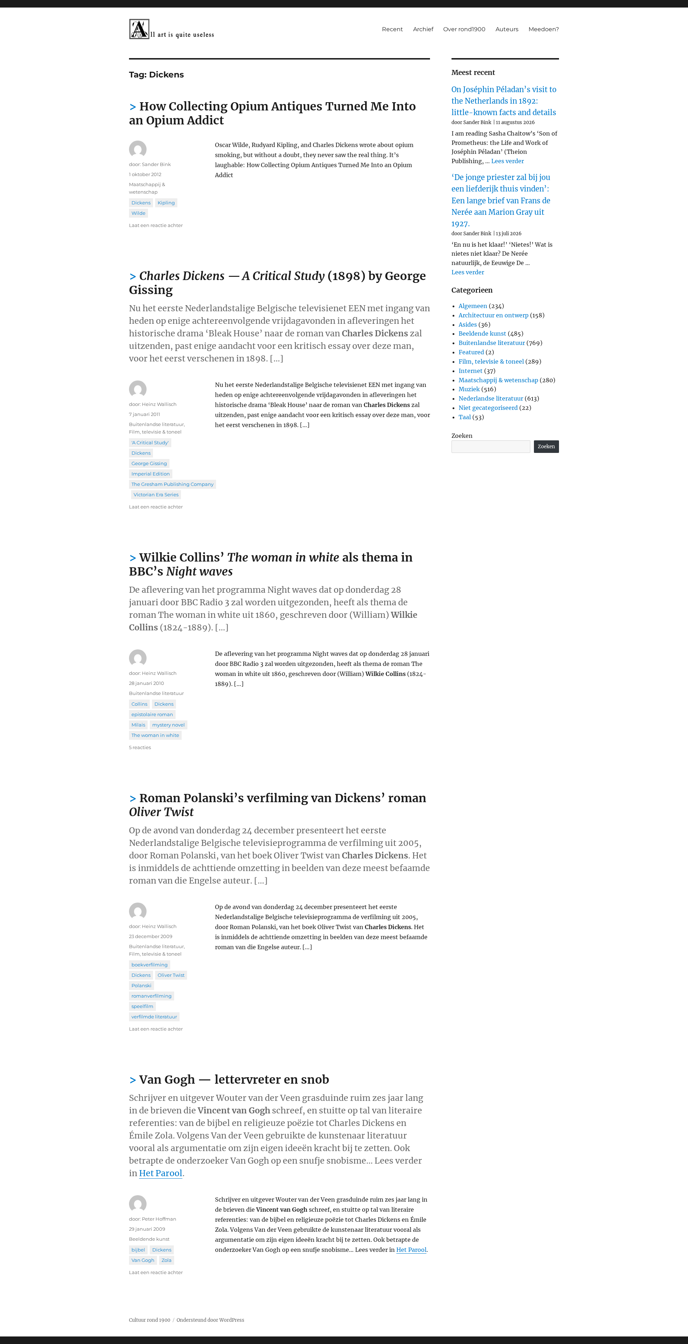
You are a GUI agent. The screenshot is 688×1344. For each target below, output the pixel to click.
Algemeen (473, 305)
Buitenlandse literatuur (156, 424)
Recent (392, 29)
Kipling (166, 202)
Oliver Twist (171, 975)
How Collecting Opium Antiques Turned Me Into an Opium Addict (272, 113)
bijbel (138, 1250)
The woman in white (155, 735)
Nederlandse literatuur (491, 398)
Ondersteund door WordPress (210, 1320)
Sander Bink (156, 164)
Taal (465, 417)
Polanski (142, 985)
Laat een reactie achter (156, 225)
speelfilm (142, 1006)
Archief (423, 29)
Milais (138, 725)
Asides (468, 324)
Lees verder (507, 161)
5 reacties (140, 747)
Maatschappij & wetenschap (498, 380)
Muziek (469, 389)
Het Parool (160, 1173)
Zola (167, 1260)
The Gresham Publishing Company (173, 484)
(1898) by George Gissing (277, 283)
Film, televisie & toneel (155, 432)
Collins (139, 704)
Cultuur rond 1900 (149, 1320)
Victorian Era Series (156, 494)
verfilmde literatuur (154, 1016)
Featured (471, 352)
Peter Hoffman (159, 1219)
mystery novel (168, 725)
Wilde (138, 213)
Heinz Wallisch (159, 404)
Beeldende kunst (149, 1239)
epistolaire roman (152, 714)
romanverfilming (152, 996)
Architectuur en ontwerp (494, 315)
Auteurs (507, 29)
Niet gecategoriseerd (488, 407)
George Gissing (149, 463)
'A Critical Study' (150, 442)
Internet (471, 370)
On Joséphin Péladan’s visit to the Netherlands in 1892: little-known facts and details (504, 101)
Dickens (141, 202)
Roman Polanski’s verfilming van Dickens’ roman (277, 805)
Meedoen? (544, 29)
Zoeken (462, 435)
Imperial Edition (151, 474)
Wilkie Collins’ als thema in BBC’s (271, 564)
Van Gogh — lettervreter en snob (234, 1080)
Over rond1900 (464, 29)
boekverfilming (150, 964)
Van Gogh (143, 1260)
